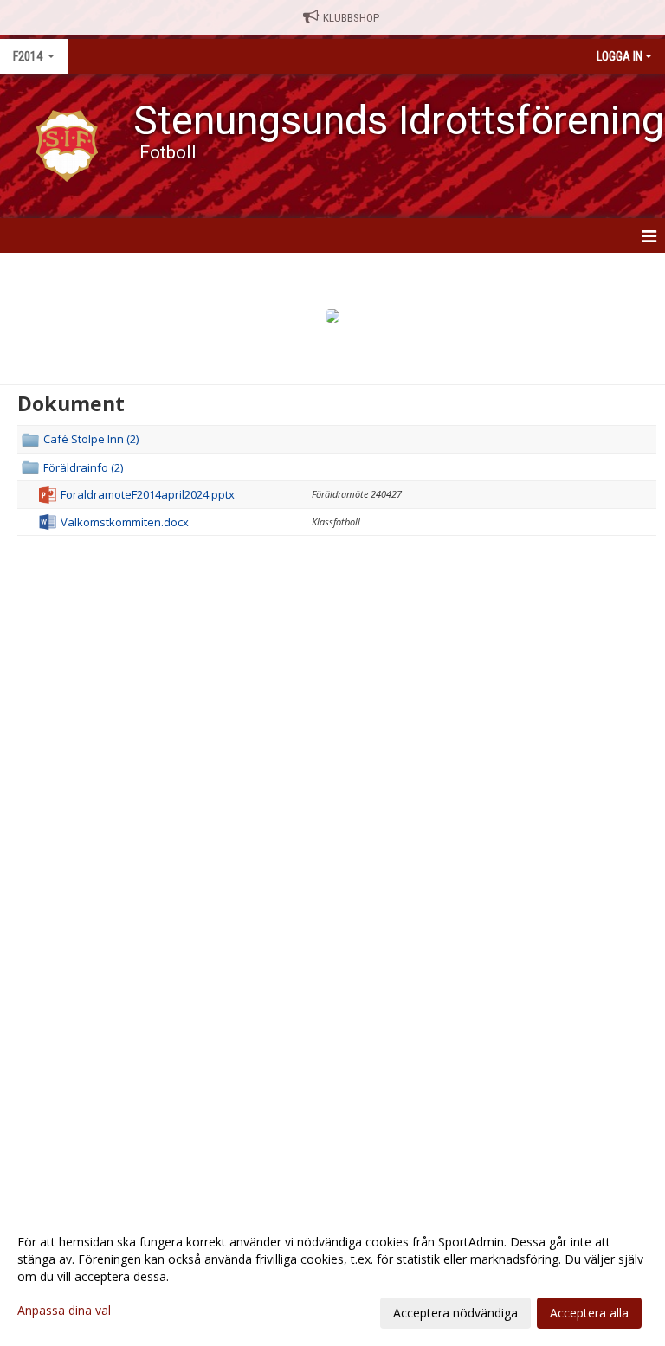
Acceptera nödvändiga (455, 1312)
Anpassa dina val (64, 1310)
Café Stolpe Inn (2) (91, 439)
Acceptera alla (589, 1312)
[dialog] (332, 1277)
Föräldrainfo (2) (83, 467)
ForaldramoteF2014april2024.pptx (148, 494)
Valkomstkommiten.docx (125, 522)
